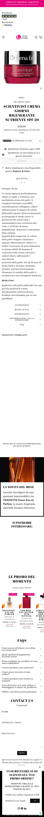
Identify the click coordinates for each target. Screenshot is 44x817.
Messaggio (8, 734)
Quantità (22, 179)
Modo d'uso (22, 310)
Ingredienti (22, 314)
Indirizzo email (12, 723)
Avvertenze (22, 305)
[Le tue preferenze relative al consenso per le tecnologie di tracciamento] (40, 813)
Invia (22, 753)
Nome (5, 712)
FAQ (22, 325)
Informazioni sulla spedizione (22, 319)
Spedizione (23, 130)
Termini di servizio (31, 762)
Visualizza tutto (22, 588)
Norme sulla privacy (11, 762)
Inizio (21, 98)
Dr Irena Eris (22, 102)
